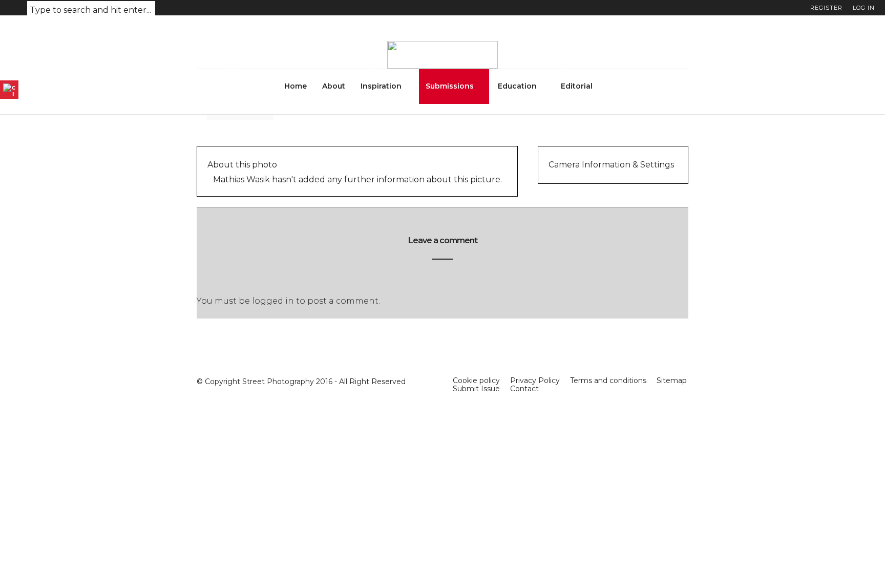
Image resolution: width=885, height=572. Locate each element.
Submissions (450, 86)
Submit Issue (476, 388)
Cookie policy (476, 380)
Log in (864, 7)
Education (517, 86)
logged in (273, 301)
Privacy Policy (535, 380)
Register (826, 7)
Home (295, 86)
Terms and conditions (608, 380)
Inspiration (381, 86)
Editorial (577, 86)
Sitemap (672, 380)
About (333, 86)
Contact (524, 388)
